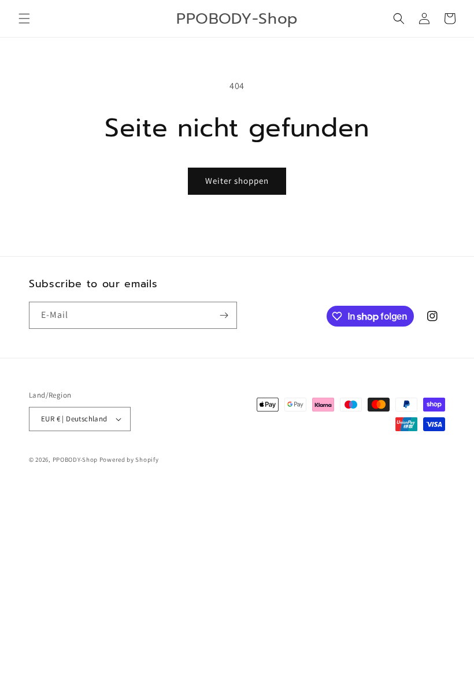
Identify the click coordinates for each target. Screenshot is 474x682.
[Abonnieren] (223, 315)
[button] (24, 18)
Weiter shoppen (237, 180)
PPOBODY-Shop (75, 459)
